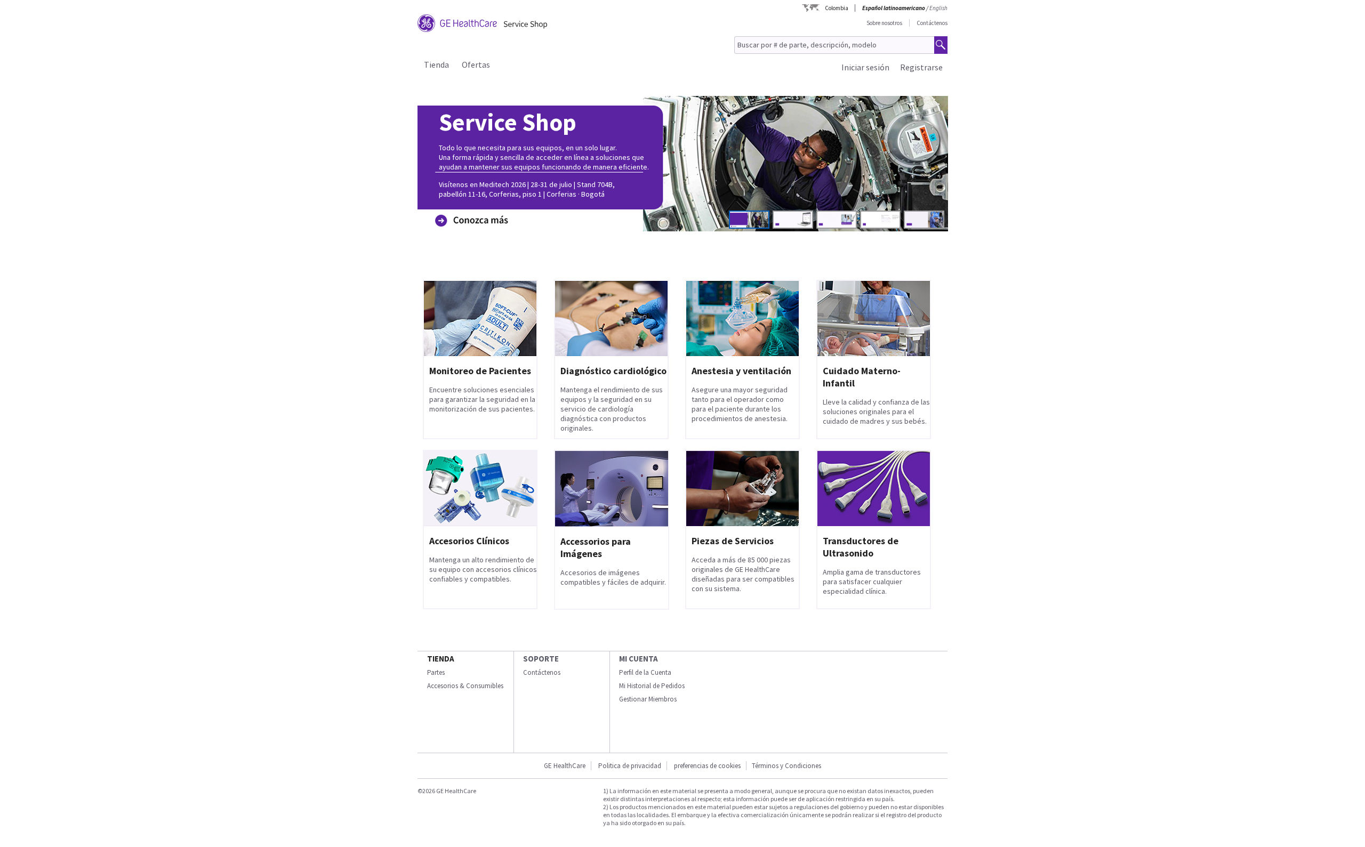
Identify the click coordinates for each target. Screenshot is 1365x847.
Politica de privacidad (629, 765)
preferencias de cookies (707, 765)
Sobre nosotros (884, 23)
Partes (436, 672)
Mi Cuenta (638, 659)
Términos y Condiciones (786, 765)
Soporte (541, 659)
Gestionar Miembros (648, 699)
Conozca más (469, 204)
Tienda (436, 64)
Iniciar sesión (865, 67)
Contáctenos (932, 23)
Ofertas (476, 64)
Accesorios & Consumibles (465, 685)
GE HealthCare (564, 765)
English (938, 8)
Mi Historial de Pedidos (652, 685)
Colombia (836, 8)
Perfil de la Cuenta (645, 672)
